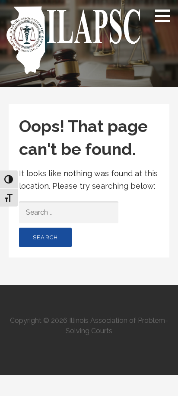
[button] (165, 15)
